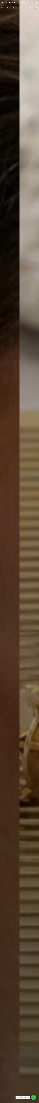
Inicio (2, 8)
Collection (15, 8)
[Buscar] (6, 3)
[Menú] (2, 3)
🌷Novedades (8, 8)
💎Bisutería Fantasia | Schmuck (26, 8)
